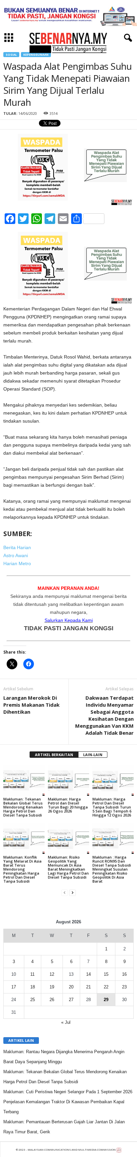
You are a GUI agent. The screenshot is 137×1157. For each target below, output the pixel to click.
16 (124, 974)
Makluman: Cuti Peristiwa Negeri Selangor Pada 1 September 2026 (67, 1091)
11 (32, 974)
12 (52, 974)
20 (71, 986)
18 (32, 986)
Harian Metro (17, 563)
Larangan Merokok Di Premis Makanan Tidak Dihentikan (31, 704)
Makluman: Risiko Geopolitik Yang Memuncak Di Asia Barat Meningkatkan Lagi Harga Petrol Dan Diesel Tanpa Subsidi (68, 867)
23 (124, 986)
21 (88, 986)
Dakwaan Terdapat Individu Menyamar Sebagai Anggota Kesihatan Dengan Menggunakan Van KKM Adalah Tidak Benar (104, 715)
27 (71, 999)
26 (52, 999)
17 (13, 986)
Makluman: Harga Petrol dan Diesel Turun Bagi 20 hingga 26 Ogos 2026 (68, 805)
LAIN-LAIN (92, 754)
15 (106, 974)
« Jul (65, 1022)
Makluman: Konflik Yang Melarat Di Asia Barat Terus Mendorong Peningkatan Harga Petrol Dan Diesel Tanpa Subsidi (22, 869)
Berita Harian (17, 547)
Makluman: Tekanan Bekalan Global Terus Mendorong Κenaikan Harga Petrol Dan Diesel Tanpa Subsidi (23, 807)
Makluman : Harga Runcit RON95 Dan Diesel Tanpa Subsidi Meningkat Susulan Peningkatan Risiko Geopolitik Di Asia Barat (111, 869)
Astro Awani (15, 555)
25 (32, 999)
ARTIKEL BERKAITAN (54, 754)
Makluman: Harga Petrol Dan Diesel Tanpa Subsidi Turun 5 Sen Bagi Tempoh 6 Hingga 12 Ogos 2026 (111, 807)
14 (88, 974)
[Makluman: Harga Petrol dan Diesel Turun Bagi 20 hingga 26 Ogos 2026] (68, 780)
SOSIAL (11, 54)
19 (52, 986)
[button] (126, 38)
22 (106, 986)
